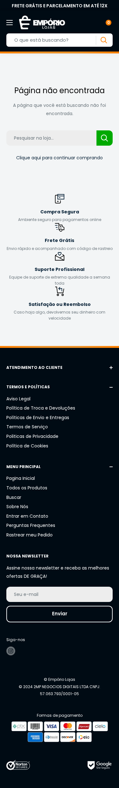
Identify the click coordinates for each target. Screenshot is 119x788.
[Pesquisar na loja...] (104, 138)
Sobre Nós (17, 506)
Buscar (13, 497)
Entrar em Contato (27, 516)
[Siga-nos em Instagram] (10, 650)
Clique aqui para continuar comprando (59, 158)
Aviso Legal (18, 399)
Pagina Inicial (20, 478)
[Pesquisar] (103, 40)
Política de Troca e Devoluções (40, 408)
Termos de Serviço (27, 427)
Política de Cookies (27, 446)
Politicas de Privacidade (32, 436)
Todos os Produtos (26, 488)
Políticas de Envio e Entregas (37, 417)
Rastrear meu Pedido (29, 535)
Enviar (59, 613)
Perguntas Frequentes (30, 525)
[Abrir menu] (9, 22)
